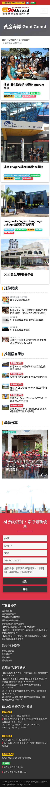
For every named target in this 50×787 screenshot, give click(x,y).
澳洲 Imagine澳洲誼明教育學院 (23, 167)
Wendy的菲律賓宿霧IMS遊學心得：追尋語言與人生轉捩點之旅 (24, 465)
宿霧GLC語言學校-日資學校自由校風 (28, 377)
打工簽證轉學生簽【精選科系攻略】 (28, 320)
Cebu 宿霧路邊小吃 (20, 300)
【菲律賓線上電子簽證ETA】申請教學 (18, 627)
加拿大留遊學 (8, 651)
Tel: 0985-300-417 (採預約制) (17, 758)
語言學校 (12, 40)
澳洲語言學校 (24, 40)
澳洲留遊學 (7, 654)
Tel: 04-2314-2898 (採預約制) (17, 716)
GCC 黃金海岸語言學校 (18, 274)
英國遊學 (6, 657)
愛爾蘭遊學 (7, 660)
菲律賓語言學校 (9, 614)
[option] (25, 454)
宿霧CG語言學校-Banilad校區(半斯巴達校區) (29, 389)
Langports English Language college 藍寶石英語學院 (23, 223)
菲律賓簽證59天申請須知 (13, 624)
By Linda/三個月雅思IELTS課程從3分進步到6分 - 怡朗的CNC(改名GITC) (28, 311)
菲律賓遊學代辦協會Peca (14, 772)
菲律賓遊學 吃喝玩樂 (11, 617)
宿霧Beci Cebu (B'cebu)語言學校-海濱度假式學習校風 (28, 399)
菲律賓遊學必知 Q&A (11, 620)
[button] (41, 471)
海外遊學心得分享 (9, 432)
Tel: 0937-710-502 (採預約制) (17, 740)
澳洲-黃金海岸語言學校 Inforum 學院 (24, 86)
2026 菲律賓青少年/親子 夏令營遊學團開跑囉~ (22, 685)
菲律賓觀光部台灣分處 (13, 767)
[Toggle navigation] (44, 11)
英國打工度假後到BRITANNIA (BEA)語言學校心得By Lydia (28, 341)
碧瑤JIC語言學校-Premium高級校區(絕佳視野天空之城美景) (28, 410)
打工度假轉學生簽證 (20, 330)
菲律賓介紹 (7, 611)
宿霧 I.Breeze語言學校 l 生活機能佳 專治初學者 (27, 367)
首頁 (4, 40)
